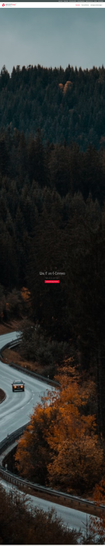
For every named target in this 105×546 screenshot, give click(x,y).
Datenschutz (66, 1)
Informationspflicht (72, 1)
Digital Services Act (89, 1)
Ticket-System (100, 1)
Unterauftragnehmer (81, 1)
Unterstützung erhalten (52, 281)
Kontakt (95, 1)
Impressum (61, 1)
